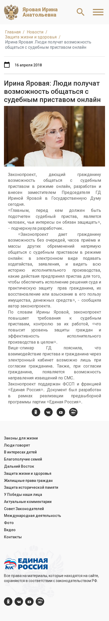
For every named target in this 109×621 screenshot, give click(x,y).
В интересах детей (20, 452)
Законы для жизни (21, 438)
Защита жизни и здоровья (27, 473)
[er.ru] (73, 412)
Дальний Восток (19, 466)
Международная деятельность (32, 516)
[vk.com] (48, 412)
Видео (10, 530)
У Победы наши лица (23, 494)
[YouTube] (61, 412)
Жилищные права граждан (28, 480)
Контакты (13, 537)
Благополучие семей (23, 459)
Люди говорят (17, 445)
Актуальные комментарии (28, 502)
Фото (9, 523)
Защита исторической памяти (31, 487)
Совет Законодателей (24, 509)
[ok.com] (36, 412)
